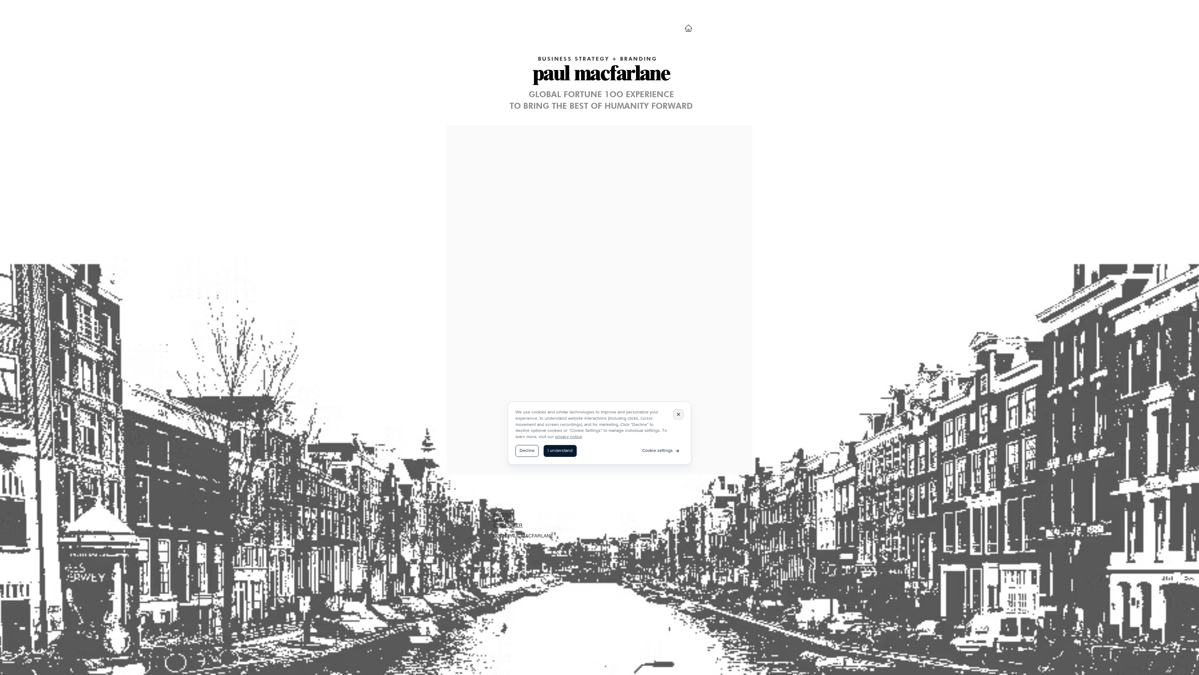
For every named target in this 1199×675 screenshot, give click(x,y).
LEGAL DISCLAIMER (508, 522)
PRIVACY (503, 514)
